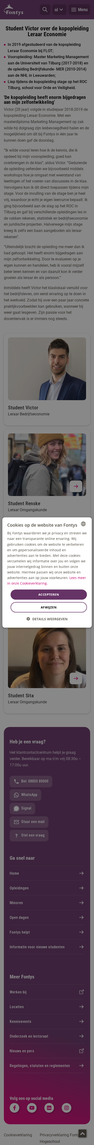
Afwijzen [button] (49, 607)
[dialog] (47, 572)
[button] (47, 618)
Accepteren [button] (48, 594)
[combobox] (83, 524)
